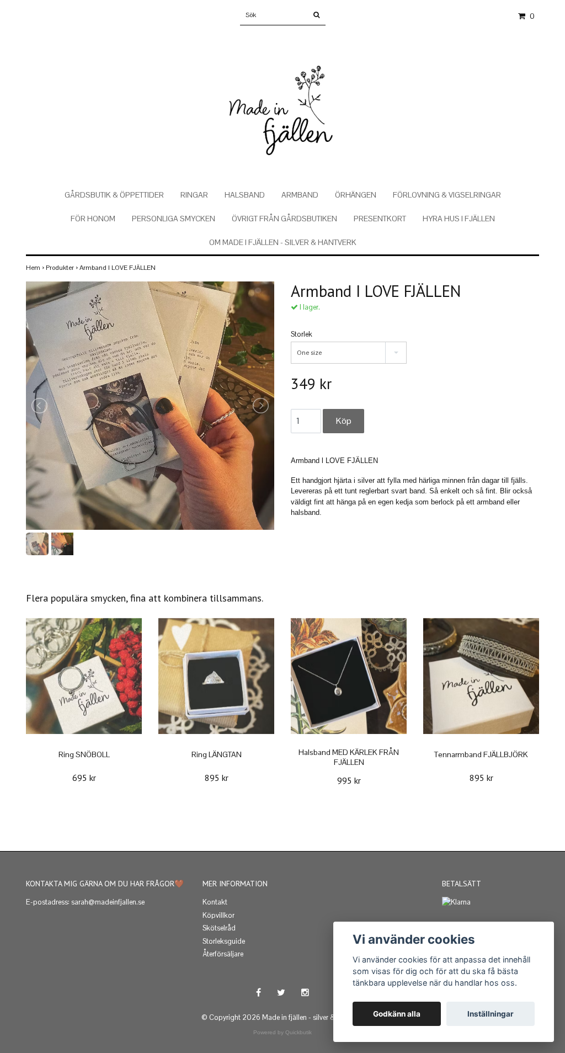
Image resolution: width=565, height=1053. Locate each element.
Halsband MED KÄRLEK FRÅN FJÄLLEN (349, 757)
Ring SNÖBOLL (84, 754)
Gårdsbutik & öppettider (114, 195)
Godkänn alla (396, 1013)
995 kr (349, 780)
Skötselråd (219, 928)
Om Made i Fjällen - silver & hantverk (282, 242)
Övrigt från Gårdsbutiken (284, 219)
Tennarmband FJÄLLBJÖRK (481, 754)
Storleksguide (223, 941)
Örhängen (355, 195)
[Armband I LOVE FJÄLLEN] (150, 405)
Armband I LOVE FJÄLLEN (118, 267)
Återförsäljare (222, 954)
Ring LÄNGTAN (216, 754)
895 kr (216, 777)
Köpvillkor (218, 915)
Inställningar (490, 1013)
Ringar (194, 195)
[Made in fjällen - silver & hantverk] (282, 98)
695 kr (84, 777)
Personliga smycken (173, 219)
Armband (299, 195)
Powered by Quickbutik (282, 1032)
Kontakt (214, 902)
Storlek (301, 334)
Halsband (245, 195)
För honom (93, 219)
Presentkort (380, 219)
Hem (36, 267)
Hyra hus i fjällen (459, 219)
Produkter (62, 267)
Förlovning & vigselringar (447, 195)
